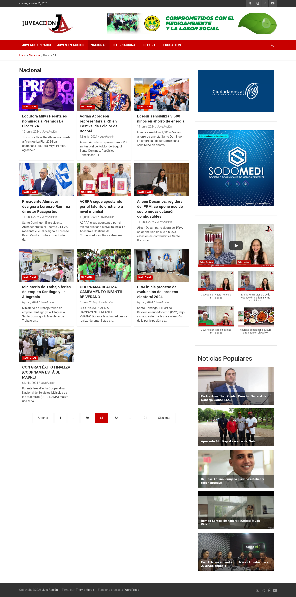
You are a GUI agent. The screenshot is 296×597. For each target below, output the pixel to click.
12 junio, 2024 (31, 131)
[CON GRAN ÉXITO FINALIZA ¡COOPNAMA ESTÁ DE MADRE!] (46, 345)
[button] (216, 287)
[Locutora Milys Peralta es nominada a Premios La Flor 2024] (46, 94)
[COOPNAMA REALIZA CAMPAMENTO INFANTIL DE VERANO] (104, 265)
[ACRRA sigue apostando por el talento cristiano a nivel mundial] (104, 179)
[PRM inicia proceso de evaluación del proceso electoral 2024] (161, 265)
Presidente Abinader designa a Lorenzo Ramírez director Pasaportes (46, 206)
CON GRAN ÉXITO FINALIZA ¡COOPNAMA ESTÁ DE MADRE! (46, 372)
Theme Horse (85, 590)
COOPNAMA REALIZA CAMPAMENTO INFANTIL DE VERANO (101, 292)
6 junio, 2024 (30, 302)
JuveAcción (49, 131)
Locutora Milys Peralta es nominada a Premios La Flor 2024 (44, 121)
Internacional (125, 45)
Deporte (150, 45)
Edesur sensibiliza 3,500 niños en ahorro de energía (160, 119)
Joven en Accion (71, 45)
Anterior (43, 418)
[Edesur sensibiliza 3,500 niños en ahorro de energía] (161, 94)
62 (116, 418)
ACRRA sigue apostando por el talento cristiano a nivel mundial (101, 206)
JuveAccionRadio (36, 45)
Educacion (172, 45)
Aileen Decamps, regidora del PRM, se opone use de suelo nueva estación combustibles (160, 209)
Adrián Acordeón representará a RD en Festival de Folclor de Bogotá (99, 123)
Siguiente (164, 418)
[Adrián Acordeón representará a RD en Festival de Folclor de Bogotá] (104, 94)
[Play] (236, 245)
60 (87, 418)
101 (144, 418)
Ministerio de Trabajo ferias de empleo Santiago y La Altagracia (46, 292)
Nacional (99, 45)
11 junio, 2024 (146, 126)
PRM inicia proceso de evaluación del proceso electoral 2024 (157, 292)
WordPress (131, 590)
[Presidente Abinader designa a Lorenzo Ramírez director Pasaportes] (46, 179)
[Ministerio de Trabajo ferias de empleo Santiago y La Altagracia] (46, 265)
